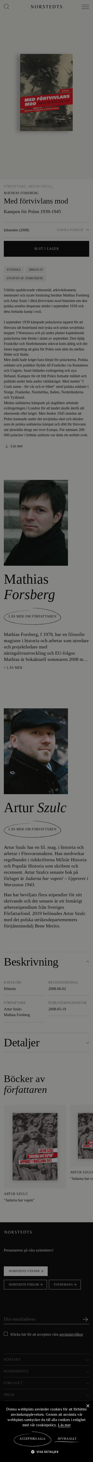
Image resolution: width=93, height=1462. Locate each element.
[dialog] (46, 731)
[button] (47, 1451)
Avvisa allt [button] (66, 1438)
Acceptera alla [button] (32, 1438)
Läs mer (78, 1424)
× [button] (87, 1406)
